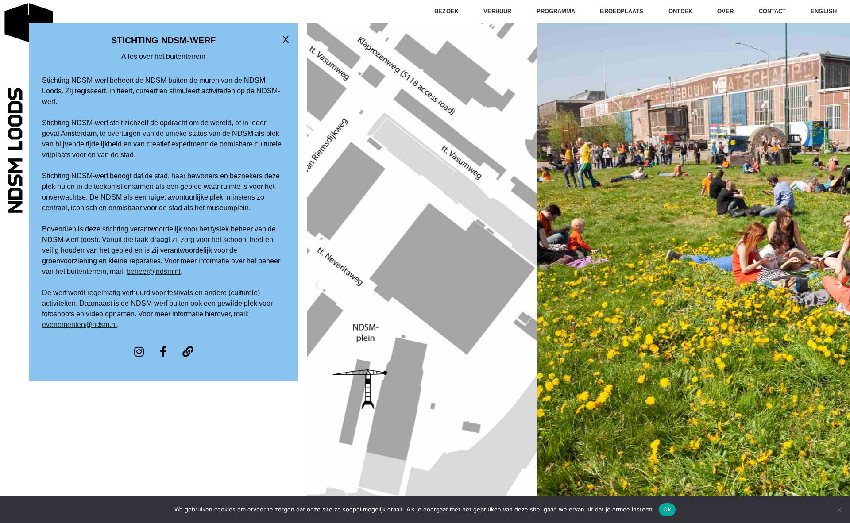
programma (556, 11)
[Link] (188, 352)
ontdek (680, 11)
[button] (316, 284)
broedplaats (621, 11)
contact (772, 11)
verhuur (497, 11)
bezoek (446, 11)
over (725, 11)
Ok (667, 509)
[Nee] (839, 509)
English (824, 11)
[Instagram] (139, 352)
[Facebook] (163, 352)
